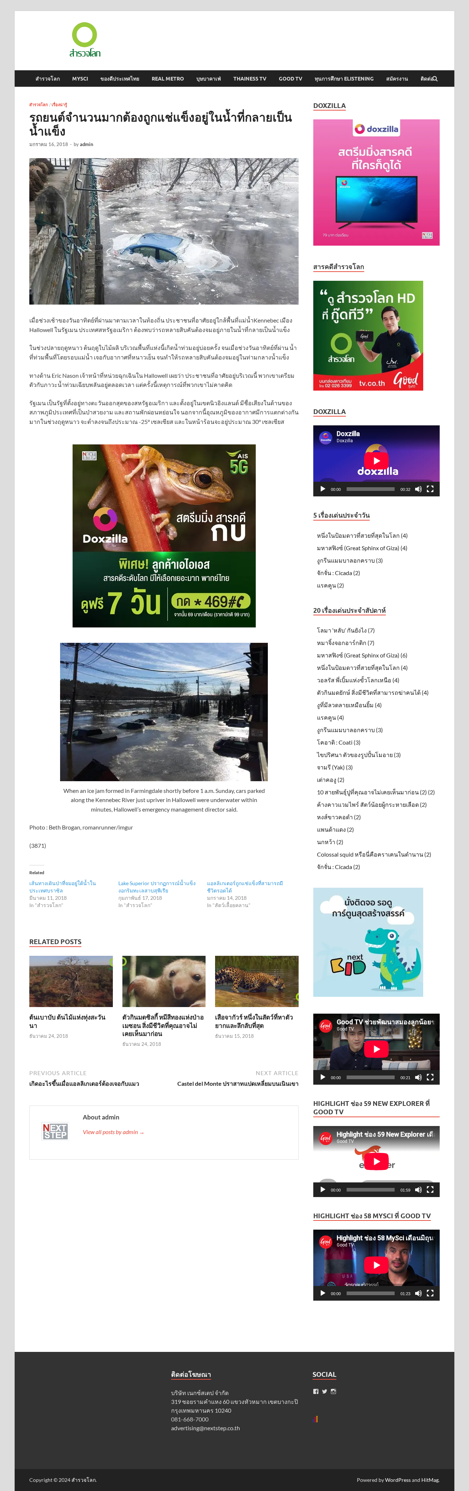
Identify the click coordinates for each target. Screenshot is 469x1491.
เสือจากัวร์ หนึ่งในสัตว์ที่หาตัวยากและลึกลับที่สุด (254, 1021)
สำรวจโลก (48, 79)
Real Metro (168, 79)
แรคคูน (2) (330, 585)
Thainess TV (249, 79)
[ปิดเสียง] (418, 489)
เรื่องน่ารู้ (59, 104)
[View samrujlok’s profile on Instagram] (333, 1391)
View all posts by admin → (114, 1131)
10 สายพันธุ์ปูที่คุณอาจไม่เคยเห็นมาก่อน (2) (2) (376, 792)
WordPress (398, 1480)
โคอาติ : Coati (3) (339, 742)
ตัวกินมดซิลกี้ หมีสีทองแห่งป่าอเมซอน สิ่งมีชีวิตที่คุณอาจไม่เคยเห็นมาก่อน (163, 1025)
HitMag (430, 1480)
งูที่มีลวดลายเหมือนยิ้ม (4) (349, 704)
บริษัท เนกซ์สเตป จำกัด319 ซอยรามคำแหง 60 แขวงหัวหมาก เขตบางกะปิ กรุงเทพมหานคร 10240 (234, 1401)
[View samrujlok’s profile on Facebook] (316, 1391)
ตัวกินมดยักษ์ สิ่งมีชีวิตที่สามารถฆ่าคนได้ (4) (373, 692)
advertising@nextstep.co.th (205, 1427)
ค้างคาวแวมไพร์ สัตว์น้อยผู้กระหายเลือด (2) (372, 804)
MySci (80, 79)
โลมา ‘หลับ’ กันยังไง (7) (346, 630)
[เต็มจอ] (430, 489)
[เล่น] (322, 489)
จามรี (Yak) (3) (335, 767)
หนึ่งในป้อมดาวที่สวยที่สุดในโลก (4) (362, 535)
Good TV (290, 79)
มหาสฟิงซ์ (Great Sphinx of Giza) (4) (362, 547)
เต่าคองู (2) (330, 779)
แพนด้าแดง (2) (335, 829)
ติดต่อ (427, 79)
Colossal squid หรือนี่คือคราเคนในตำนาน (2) (374, 854)
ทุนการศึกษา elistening (344, 79)
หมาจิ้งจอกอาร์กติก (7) (345, 642)
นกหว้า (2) (330, 841)
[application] (376, 460)
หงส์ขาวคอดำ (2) (339, 816)
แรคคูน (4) (330, 717)
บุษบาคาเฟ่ (208, 79)
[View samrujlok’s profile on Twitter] (325, 1391)
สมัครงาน (397, 79)
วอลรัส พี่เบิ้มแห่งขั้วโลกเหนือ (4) (358, 679)
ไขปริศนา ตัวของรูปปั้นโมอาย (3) (359, 754)
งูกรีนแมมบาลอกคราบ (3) (350, 560)
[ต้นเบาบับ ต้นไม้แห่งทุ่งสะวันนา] (71, 1008)
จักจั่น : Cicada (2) (338, 572)
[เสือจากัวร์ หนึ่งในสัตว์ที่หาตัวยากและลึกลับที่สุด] (257, 1008)
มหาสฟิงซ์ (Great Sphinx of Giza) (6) (362, 655)
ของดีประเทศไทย (119, 79)
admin (86, 144)
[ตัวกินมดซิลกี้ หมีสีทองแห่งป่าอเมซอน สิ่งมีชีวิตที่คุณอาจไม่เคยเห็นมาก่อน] (164, 1008)
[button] (84, 39)
